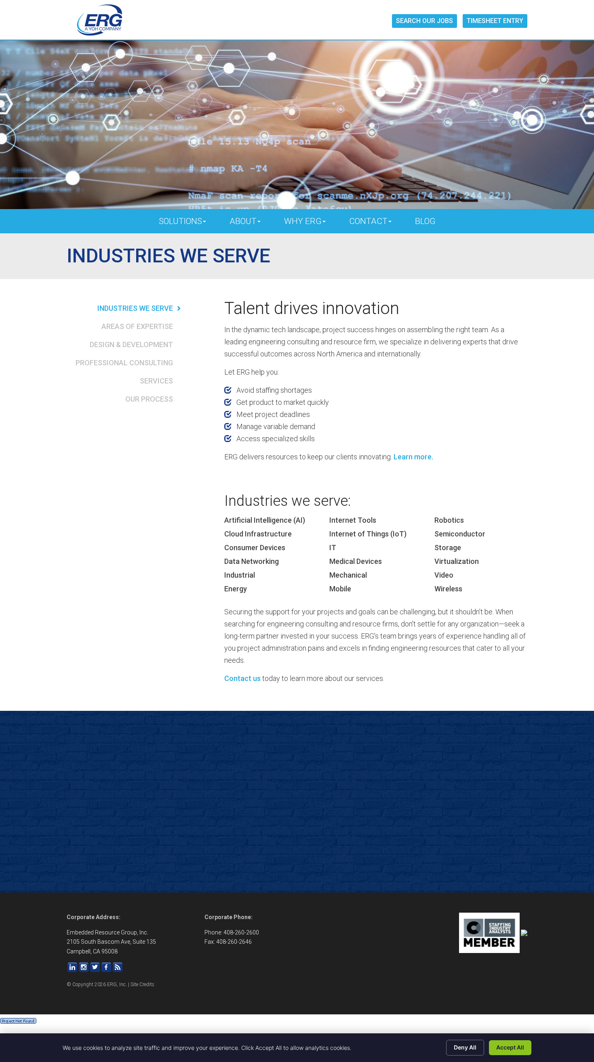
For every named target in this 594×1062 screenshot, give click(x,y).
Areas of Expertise (137, 326)
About (243, 221)
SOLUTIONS (180, 221)
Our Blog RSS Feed (117, 967)
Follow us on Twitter (95, 967)
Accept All (510, 1047)
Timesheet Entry (495, 21)
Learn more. (413, 456)
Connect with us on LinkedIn (72, 967)
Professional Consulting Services (124, 371)
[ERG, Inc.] (99, 20)
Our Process (149, 399)
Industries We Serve (135, 308)
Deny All (465, 1047)
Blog (425, 221)
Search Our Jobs (424, 21)
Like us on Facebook (106, 967)
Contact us (242, 678)
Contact (368, 221)
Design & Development (131, 344)
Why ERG (303, 221)
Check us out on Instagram (83, 967)
